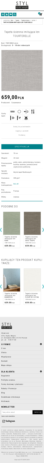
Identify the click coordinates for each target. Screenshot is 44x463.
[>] (43, 230)
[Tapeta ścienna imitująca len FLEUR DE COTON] (32, 280)
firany (38, 432)
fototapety (33, 435)
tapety (41, 435)
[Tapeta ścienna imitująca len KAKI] (11, 223)
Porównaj (22, 135)
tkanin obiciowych (14, 446)
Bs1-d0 (16, 184)
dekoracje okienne (21, 432)
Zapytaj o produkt (22, 131)
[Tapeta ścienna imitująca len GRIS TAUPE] (32, 223)
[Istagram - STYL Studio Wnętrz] (8, 421)
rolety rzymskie (6, 434)
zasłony (32, 432)
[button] (22, 146)
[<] (1, 230)
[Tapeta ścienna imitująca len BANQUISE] (11, 280)
